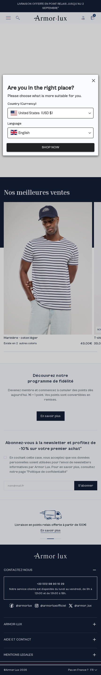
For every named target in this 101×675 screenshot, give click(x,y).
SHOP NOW (50, 147)
